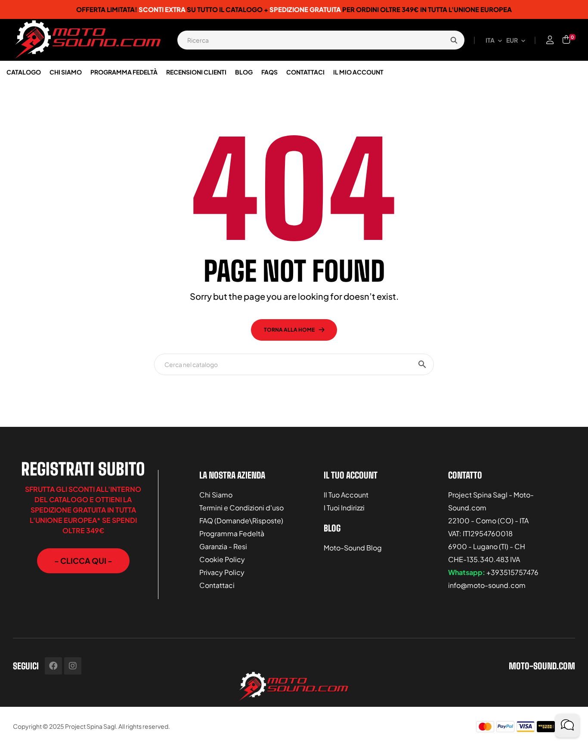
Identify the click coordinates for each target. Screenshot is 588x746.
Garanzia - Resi (223, 546)
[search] (453, 40)
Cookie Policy (222, 559)
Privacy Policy (221, 572)
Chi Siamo (215, 494)
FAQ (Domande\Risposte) (241, 520)
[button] (83, 560)
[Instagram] (72, 666)
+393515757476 (512, 572)
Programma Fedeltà (231, 533)
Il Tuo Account (346, 494)
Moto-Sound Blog (353, 547)
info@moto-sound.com (487, 585)
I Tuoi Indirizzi (344, 507)
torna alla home (289, 329)
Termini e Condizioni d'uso (241, 507)
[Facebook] (53, 666)
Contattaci (217, 585)
